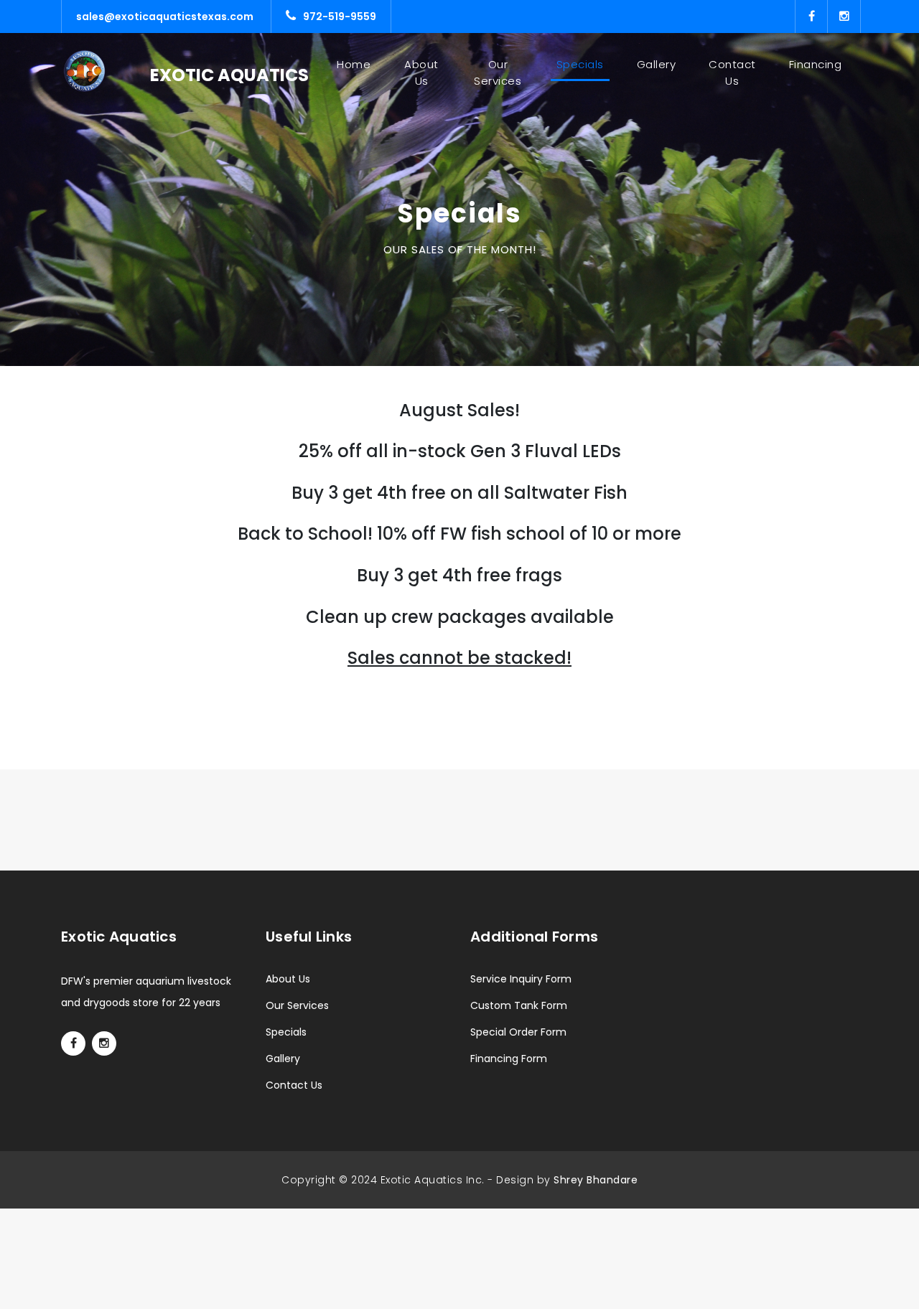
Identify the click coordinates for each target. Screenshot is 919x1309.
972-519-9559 (339, 16)
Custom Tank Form (518, 1005)
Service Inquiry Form (521, 979)
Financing (815, 64)
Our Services (497, 72)
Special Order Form (518, 1032)
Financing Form (508, 1058)
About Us (421, 72)
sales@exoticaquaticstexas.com (164, 16)
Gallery (656, 64)
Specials (580, 64)
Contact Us (732, 72)
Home (356, 64)
